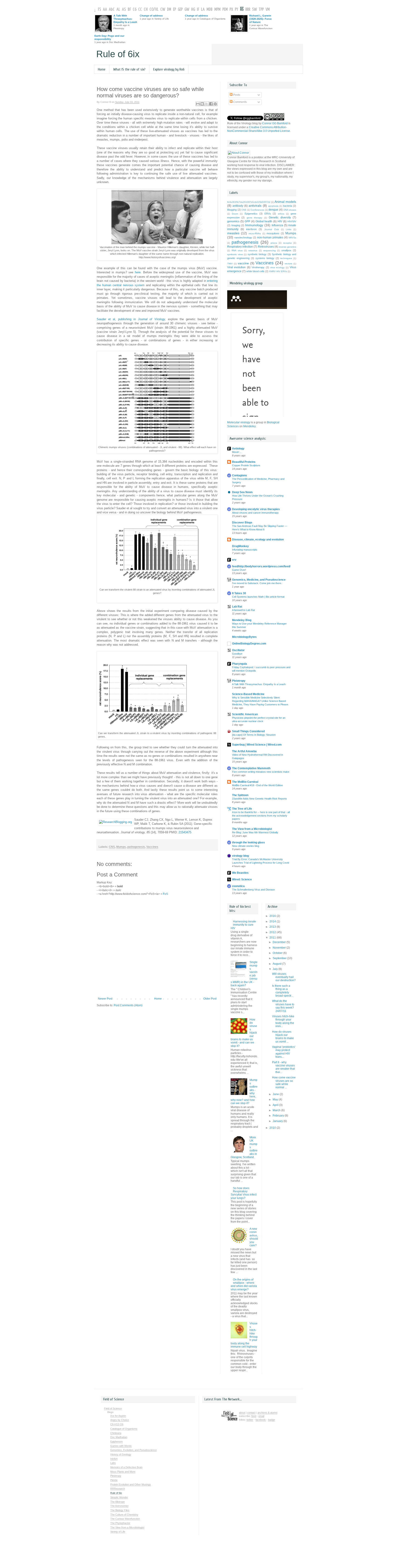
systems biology (264, 258)
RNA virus (237, 250)
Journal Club (271, 229)
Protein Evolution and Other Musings (130, 1484)
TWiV (230, 263)
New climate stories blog (245, 846)
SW (254, 9)
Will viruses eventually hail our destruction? (284, 977)
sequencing (269, 250)
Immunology (254, 225)
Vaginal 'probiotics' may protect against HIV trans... (283, 1051)
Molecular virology (238, 422)
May (276, 1099)
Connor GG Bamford (275, 123)
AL (118, 9)
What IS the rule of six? (129, 69)
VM (268, 9)
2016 (273, 916)
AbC (112, 9)
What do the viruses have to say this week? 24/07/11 (283, 1005)
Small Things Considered (248, 731)
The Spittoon (240, 795)
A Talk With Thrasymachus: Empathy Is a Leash (125, 18)
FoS (165, 894)
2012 (273, 932)
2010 (273, 1127)
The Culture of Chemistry (124, 1514)
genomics (233, 221)
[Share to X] (206, 104)
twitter (250, 1419)
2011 (273, 937)
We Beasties (240, 872)
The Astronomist (119, 1505)
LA (203, 9)
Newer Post (105, 998)
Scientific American (245, 714)
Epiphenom (116, 1441)
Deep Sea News (242, 492)
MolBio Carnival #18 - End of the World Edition (257, 785)
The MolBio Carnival (245, 781)
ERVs (267, 213)
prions (274, 243)
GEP (180, 9)
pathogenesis (136, 846)
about (242, 1412)
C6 (134, 9)
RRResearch (117, 1488)
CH (146, 9)
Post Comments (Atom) (128, 1005)
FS (99, 9)
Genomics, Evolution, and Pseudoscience (133, 1450)
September (280, 958)
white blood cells (255, 271)
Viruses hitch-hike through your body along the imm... (283, 1021)
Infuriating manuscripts (244, 549)
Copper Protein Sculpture (246, 465)
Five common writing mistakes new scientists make (260, 771)
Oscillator (238, 650)
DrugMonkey (240, 546)
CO (151, 9)
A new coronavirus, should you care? (254, 1237)
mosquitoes (273, 233)
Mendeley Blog (241, 620)
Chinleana (115, 1433)
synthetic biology (257, 254)
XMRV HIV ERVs (278, 271)
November (279, 947)
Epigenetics (251, 213)
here (138, 272)
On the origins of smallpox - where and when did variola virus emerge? (244, 1284)
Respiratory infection (240, 246)
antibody (238, 205)
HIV (280, 221)
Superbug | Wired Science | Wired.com (257, 744)
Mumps (121, 846)
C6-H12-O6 (116, 1424)
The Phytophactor (120, 1523)
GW (186, 9)
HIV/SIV (291, 221)
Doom (235, 213)
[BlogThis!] (202, 104)
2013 (273, 926)
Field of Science (113, 1408)
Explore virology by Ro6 (168, 69)
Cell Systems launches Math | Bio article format (258, 596)
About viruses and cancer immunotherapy (255, 512)
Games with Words (121, 1445)
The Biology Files (119, 1510)
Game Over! (239, 569)
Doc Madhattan (118, 1437)
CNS (112, 846)
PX (231, 9)
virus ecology (277, 267)
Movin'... (236, 452)
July (275, 969)
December (279, 942)
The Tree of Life (242, 808)
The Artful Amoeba (244, 751)
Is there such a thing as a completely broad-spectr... (282, 990)
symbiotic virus (235, 254)
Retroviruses (266, 246)
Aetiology (238, 448)
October (278, 953)
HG (193, 9)
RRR (247, 9)
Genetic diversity (280, 217)
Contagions (239, 475)
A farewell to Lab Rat (243, 610)
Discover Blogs (242, 522)
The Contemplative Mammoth (251, 768)
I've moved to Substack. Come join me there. (257, 583)
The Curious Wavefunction (125, 1518)
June (276, 1094)
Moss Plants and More (122, 1471)
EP (174, 9)
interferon (251, 229)
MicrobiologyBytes (244, 637)
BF (129, 9)
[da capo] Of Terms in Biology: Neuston (254, 734)
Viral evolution (236, 267)
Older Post (209, 998)
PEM (225, 9)
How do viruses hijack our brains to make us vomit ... (283, 1036)
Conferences (257, 210)
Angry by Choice (119, 1420)
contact (251, 1412)
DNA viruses (290, 210)
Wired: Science (242, 879)
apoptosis (273, 206)
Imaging (235, 225)
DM (169, 9)
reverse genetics (287, 247)
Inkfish (114, 1458)
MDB (210, 9)
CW (162, 9)
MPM (217, 9)
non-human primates (270, 237)
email (261, 1416)
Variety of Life (117, 1531)
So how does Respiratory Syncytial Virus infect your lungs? (243, 1193)
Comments (240, 102)
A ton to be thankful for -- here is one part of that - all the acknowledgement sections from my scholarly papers (261, 815)
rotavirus (252, 250)
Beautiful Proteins (243, 462)
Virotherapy (258, 267)
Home (101, 69)
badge (271, 1419)
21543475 (185, 832)
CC (140, 9)
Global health (263, 221)
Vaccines (152, 846)
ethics (281, 213)
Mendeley (249, 426)
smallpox (286, 250)
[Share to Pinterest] (215, 104)
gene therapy (254, 217)
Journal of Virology (151, 319)
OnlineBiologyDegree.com (249, 643)
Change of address (151, 15)
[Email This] (198, 104)
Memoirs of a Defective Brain (126, 1467)
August (277, 963)
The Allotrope (117, 1501)
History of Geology (120, 1454)
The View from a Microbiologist (252, 829)
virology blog (240, 855)
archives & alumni (267, 1412)
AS (124, 9)
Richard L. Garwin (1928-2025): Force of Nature (260, 18)
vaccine (243, 263)
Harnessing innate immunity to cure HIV (243, 925)
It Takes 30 (239, 593)
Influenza (277, 225)
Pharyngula (239, 663)
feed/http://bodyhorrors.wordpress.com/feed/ (261, 566)
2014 (273, 921)
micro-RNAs (255, 233)
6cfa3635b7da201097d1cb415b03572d (248, 202)
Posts (236, 94)
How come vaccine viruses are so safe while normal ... (284, 1082)
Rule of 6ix (117, 54)
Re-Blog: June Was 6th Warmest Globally (255, 832)
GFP (247, 221)
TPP (261, 9)
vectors (288, 263)
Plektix (114, 1480)
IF (198, 9)
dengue (273, 209)
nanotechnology (243, 237)
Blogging (232, 209)
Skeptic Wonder (119, 1497)
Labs (113, 1462)
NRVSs (292, 237)
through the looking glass (248, 842)
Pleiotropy (238, 680)
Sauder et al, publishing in (117, 319)
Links (288, 229)
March (277, 1110)
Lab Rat (237, 606)
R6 (242, 9)
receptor (287, 243)
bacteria (287, 205)
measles (233, 233)
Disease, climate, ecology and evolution (258, 539)
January (278, 1121)
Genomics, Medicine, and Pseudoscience (259, 579)
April (276, 1105)
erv (234, 559)
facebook (260, 1419)
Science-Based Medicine (248, 694)
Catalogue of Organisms (123, 1428)
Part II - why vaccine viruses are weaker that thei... (283, 1067)
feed (253, 1416)
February (279, 1115)
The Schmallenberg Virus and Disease (253, 889)
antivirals (255, 205)
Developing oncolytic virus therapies (256, 509)
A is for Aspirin (118, 1415)
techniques (286, 258)
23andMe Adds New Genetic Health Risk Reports (259, 798)
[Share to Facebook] (211, 104)
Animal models (285, 202)
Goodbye (237, 653)
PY (236, 9)
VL (157, 9)
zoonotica (238, 886)
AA (105, 9)
